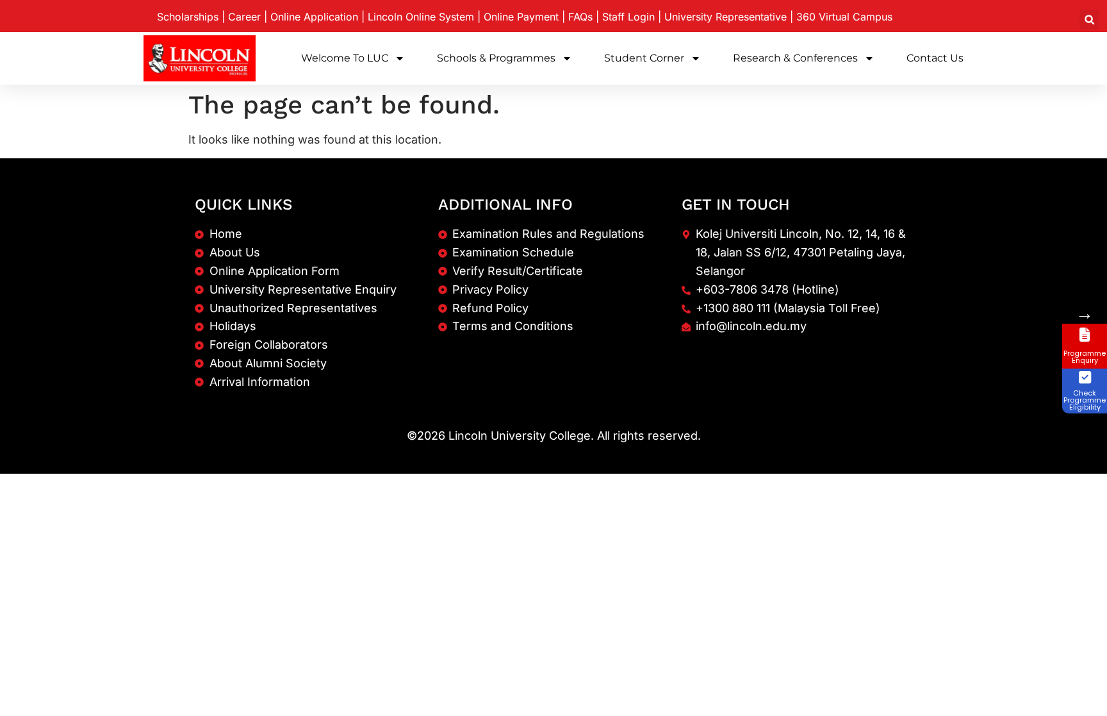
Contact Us (935, 58)
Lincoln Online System (421, 16)
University (725, 16)
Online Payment (521, 16)
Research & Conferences (795, 58)
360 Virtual (844, 16)
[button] (1089, 19)
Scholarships (187, 16)
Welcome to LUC (344, 58)
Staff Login (628, 16)
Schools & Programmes (496, 58)
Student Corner (644, 58)
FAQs (580, 16)
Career (244, 16)
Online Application (314, 16)
